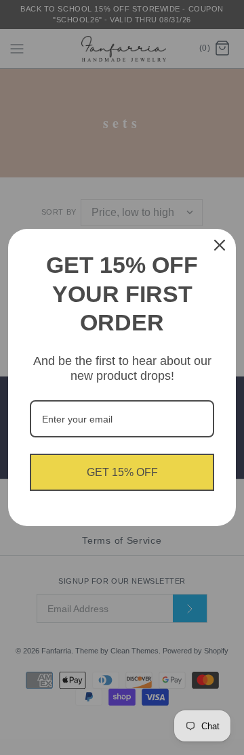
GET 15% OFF (122, 472)
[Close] (219, 245)
